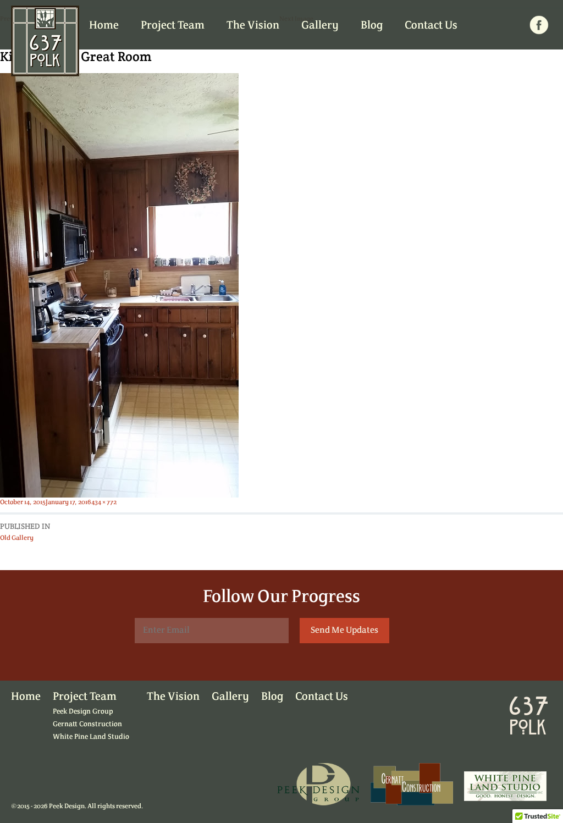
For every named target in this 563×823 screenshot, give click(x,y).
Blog (372, 25)
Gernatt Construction (87, 724)
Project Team (173, 25)
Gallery (320, 25)
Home (104, 25)
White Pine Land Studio (91, 737)
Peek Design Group (83, 711)
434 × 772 (104, 502)
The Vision (253, 25)
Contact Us (431, 25)
